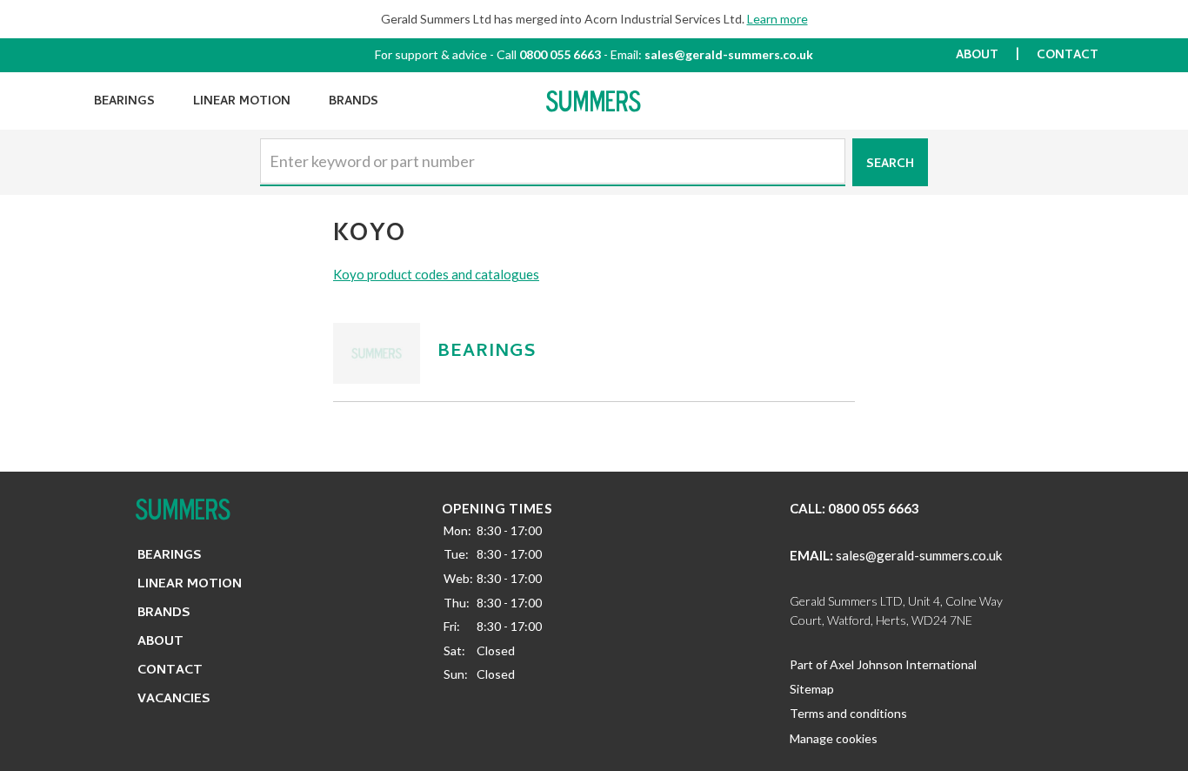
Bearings (124, 102)
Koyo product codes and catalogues (436, 274)
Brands (353, 102)
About (977, 56)
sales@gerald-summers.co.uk (728, 54)
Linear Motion (241, 102)
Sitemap (812, 688)
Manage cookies (834, 738)
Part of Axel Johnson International (883, 664)
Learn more (777, 18)
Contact (1067, 56)
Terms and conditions (848, 713)
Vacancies (173, 699)
